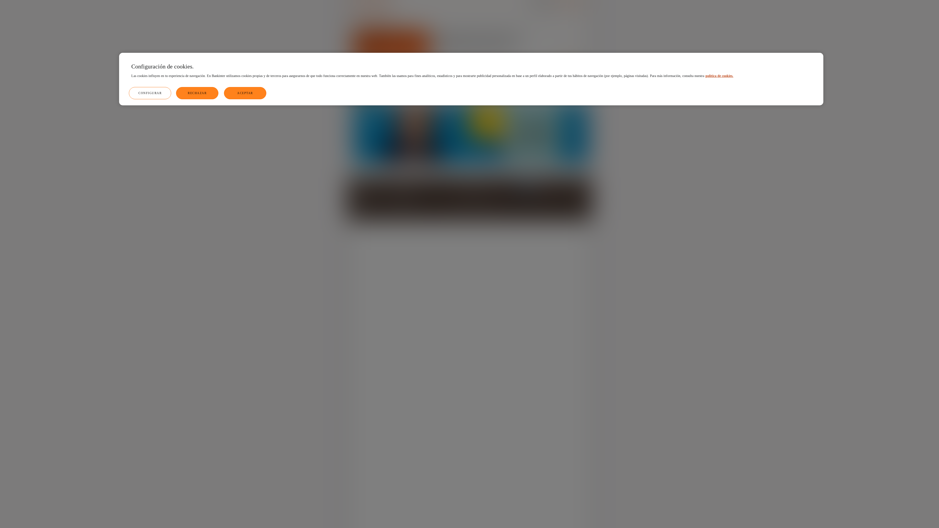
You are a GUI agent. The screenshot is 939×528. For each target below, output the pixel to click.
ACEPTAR (245, 93)
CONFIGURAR (150, 93)
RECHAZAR (197, 93)
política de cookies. (719, 76)
